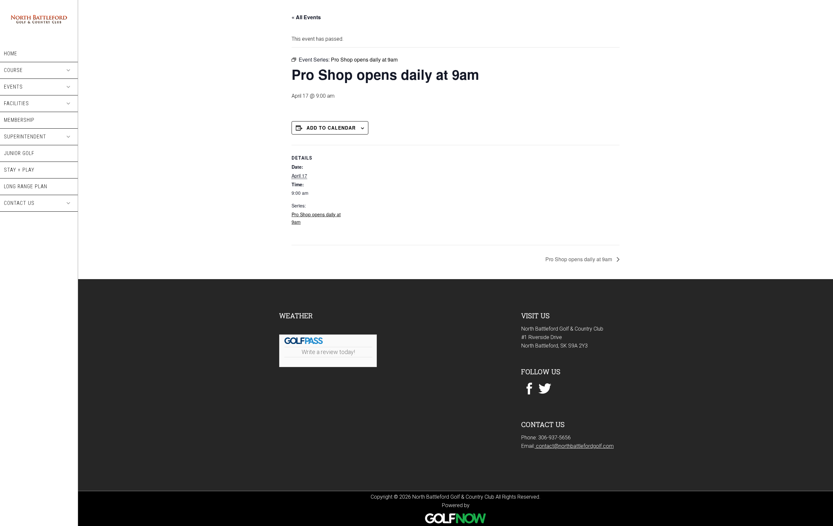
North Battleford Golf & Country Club (38, 23)
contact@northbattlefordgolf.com (574, 446)
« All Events (306, 17)
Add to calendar (331, 127)
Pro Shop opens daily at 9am (579, 259)
